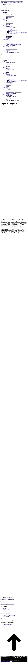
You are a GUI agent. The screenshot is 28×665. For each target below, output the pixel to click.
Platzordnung (6, 609)
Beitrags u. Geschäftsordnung (7, 599)
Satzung (4, 608)
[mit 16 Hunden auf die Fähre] (12, 407)
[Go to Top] (14, 655)
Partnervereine (6, 616)
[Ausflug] (12, 358)
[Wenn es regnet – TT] (12, 293)
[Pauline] (12, 542)
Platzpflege (5, 610)
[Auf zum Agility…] (12, 502)
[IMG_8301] (12, 465)
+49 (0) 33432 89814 (6, 1)
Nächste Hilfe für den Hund (9, 615)
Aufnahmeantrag (4, 601)
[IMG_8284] (12, 426)
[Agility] (12, 315)
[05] (12, 560)
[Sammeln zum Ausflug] (12, 332)
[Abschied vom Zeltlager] (9, 594)
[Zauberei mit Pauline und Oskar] (12, 484)
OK (10, 661)
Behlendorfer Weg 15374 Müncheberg (15, 2)
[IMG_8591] (12, 579)
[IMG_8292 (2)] (12, 446)
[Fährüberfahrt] (12, 381)
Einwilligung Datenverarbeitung (8, 604)
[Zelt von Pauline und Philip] (12, 267)
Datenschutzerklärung (5, 661)
